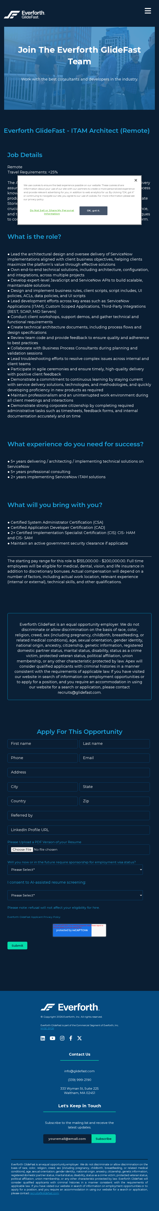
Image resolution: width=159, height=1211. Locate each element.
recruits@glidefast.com (44, 1193)
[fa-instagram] (62, 1038)
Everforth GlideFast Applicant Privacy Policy (33, 916)
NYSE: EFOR (47, 1028)
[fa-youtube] (52, 1038)
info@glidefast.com (79, 1071)
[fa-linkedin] (43, 1038)
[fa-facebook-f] (70, 1038)
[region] (79, 200)
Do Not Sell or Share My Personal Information (52, 212)
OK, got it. (93, 210)
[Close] (135, 180)
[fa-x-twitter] (79, 1038)
